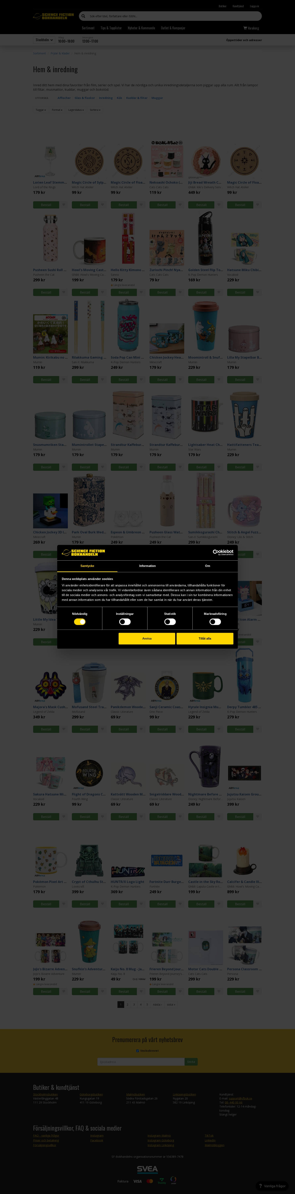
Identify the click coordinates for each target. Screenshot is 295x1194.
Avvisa (147, 638)
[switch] (125, 622)
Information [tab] (147, 566)
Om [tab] (207, 566)
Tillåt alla (205, 638)
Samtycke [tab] (87, 566)
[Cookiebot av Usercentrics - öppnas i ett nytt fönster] (215, 553)
